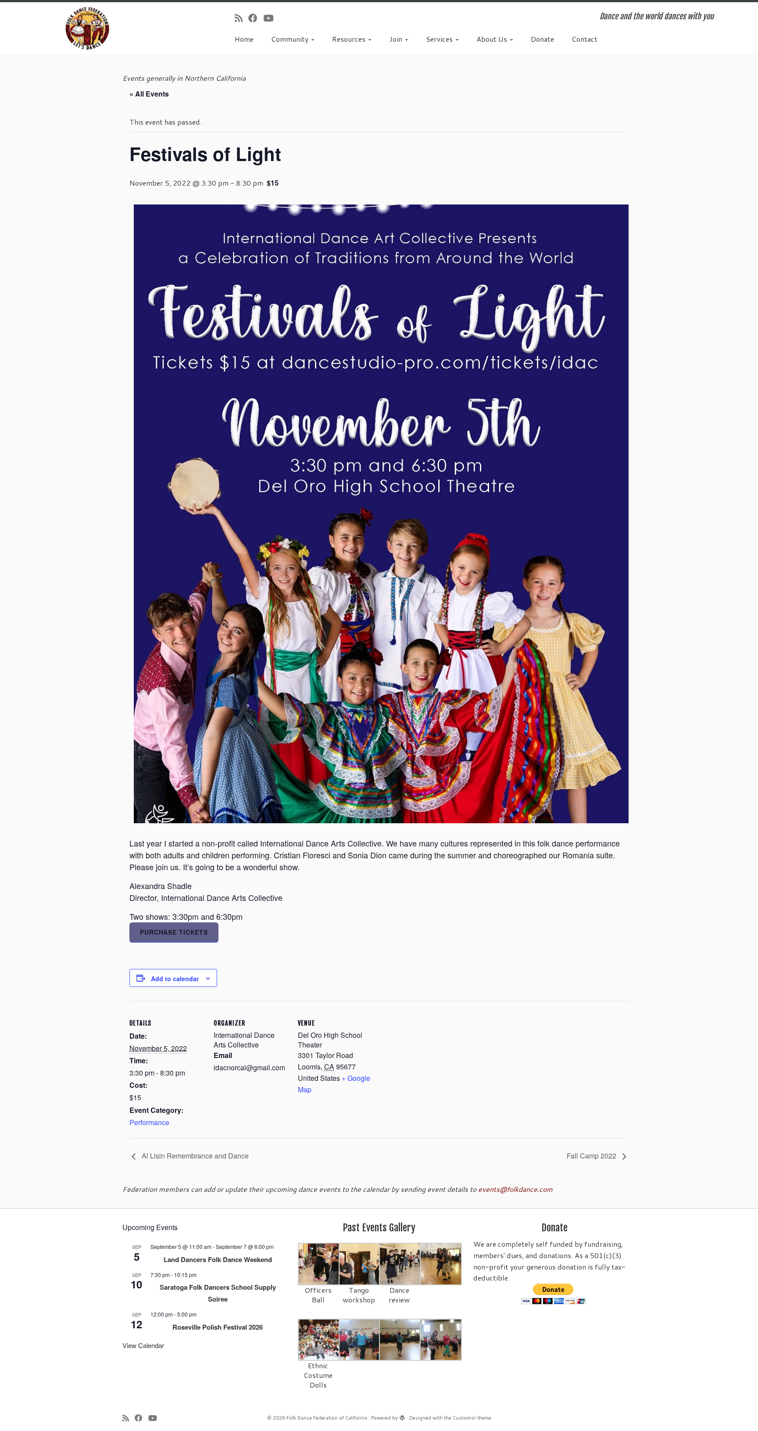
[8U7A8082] (400, 1339)
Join (396, 39)
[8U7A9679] (319, 1263)
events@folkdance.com (515, 1189)
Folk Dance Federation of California (326, 1417)
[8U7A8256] (441, 1263)
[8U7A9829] (400, 1263)
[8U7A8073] (319, 1339)
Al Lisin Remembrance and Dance (194, 1156)
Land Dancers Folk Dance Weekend (218, 1259)
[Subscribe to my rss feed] (241, 18)
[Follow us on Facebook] (255, 18)
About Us (492, 39)
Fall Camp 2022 (592, 1156)
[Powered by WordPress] (402, 1416)
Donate (542, 39)
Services (440, 39)
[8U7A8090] (360, 1339)
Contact (584, 39)
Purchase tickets (174, 932)
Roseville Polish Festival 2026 (217, 1327)
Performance (149, 1122)
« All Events (149, 94)
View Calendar (143, 1345)
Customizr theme (472, 1417)
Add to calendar (175, 978)
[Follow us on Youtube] (271, 18)
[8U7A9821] (360, 1263)
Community (290, 39)
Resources (349, 39)
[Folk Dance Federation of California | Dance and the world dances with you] (87, 28)
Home (244, 39)
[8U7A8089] (441, 1339)
